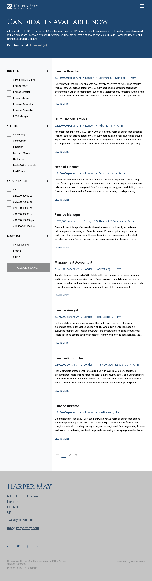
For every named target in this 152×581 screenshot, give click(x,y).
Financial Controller (69, 358)
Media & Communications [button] (26, 165)
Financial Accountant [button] (23, 104)
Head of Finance (67, 167)
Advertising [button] (19, 134)
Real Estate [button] (19, 171)
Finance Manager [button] (22, 98)
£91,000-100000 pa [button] (23, 220)
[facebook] (28, 546)
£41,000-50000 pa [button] (22, 195)
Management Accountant (73, 262)
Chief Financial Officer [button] (24, 79)
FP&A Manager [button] (21, 116)
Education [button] (18, 146)
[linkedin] (8, 546)
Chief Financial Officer (71, 119)
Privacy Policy (15, 567)
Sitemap (32, 567)
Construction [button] (19, 140)
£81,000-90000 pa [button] (22, 214)
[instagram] (37, 546)
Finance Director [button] (21, 92)
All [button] (14, 189)
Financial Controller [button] (23, 110)
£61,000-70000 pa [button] (22, 202)
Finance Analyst (66, 310)
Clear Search (28, 268)
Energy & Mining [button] (21, 153)
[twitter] (18, 546)
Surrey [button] (16, 256)
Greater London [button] (21, 244)
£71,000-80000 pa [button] (22, 208)
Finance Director (67, 71)
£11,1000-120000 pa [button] (24, 226)
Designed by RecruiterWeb (131, 561)
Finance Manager (67, 215)
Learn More (62, 104)
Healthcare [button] (18, 159)
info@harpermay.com (23, 528)
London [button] (17, 250)
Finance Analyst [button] (21, 85)
